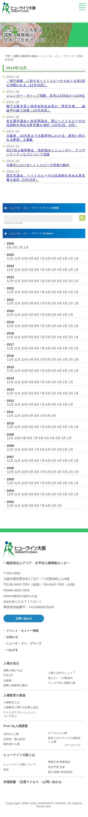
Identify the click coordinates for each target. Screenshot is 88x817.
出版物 (7, 680)
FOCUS (8, 675)
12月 (10, 258)
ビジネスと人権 (57, 733)
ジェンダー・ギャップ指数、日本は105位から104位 (45, 95)
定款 (6, 769)
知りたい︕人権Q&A (60, 678)
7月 (42, 258)
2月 (20, 247)
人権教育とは (11, 702)
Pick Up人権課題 (15, 726)
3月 (14, 247)
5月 (9, 247)
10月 (24, 258)
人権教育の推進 (14, 695)
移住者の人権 (11, 744)
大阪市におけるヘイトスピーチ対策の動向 (38, 165)
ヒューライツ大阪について (19, 764)
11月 (17, 258)
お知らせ (12, 637)
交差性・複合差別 (14, 739)
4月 (59, 258)
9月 (31, 258)
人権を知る (11, 663)
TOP (7, 56)
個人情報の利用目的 (60, 772)
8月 (36, 258)
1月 (26, 247)
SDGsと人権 (11, 734)
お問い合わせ (24, 618)
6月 (48, 258)
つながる (12, 650)
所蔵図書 (9, 782)
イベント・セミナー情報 (22, 630)
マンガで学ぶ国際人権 (61, 682)
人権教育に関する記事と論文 (21, 707)
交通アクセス (29, 782)
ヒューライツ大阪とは (19, 755)
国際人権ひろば (12, 670)
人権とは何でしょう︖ (61, 672)
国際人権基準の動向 (25, 56)
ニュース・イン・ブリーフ (57, 56)
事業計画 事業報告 (59, 762)
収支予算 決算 (56, 767)
